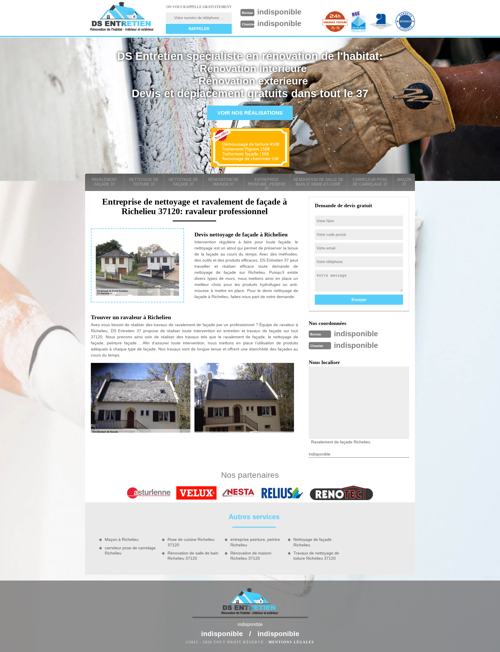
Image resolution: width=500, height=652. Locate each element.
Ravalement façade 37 (104, 181)
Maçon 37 (404, 181)
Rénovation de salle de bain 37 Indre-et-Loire (318, 181)
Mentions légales (291, 642)
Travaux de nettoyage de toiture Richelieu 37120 (316, 556)
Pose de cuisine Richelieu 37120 (191, 542)
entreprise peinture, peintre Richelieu (255, 542)
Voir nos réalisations (250, 113)
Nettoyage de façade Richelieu (312, 542)
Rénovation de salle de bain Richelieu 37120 (193, 556)
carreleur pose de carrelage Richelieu (130, 550)
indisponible (279, 12)
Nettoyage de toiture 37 (144, 181)
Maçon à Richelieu (122, 539)
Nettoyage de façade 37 (183, 181)
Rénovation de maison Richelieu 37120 (250, 556)
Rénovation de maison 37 (223, 181)
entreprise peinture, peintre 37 (267, 184)
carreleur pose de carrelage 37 (370, 181)
